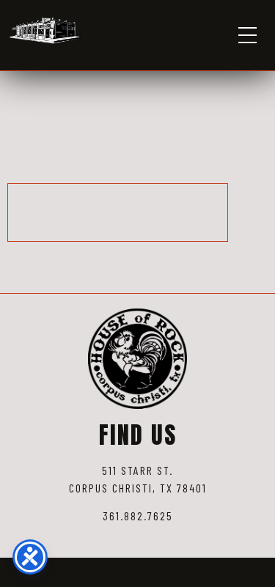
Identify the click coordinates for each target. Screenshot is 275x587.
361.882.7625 (138, 516)
